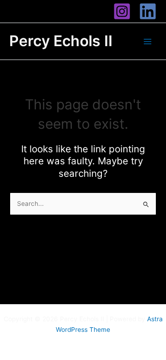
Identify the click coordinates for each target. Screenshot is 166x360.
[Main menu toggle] (147, 41)
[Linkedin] (148, 11)
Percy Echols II (61, 41)
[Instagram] (122, 11)
